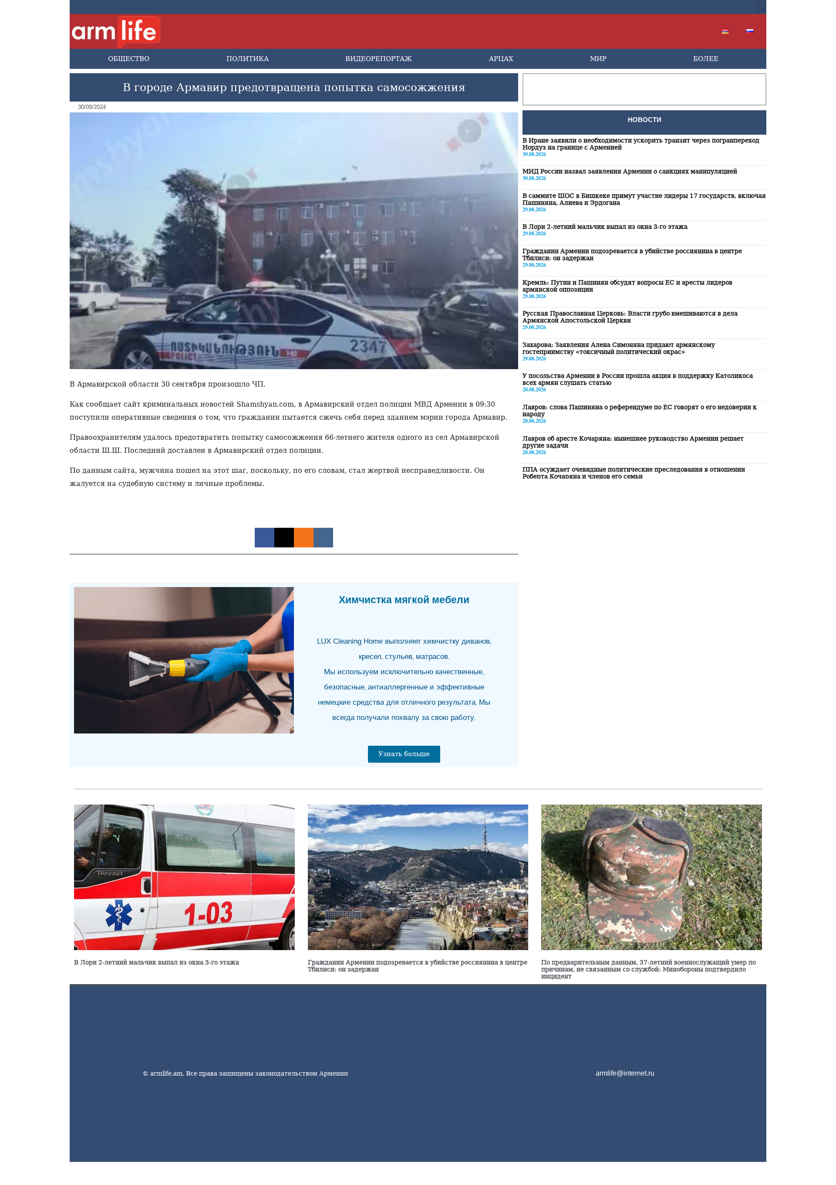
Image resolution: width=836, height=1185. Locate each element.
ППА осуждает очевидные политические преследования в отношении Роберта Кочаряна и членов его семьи (633, 473)
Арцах (501, 59)
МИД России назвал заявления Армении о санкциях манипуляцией (629, 171)
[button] (760, 7)
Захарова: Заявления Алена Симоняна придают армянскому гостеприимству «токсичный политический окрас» (618, 348)
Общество (128, 59)
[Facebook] (662, 7)
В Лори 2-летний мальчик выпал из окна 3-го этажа (605, 227)
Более (705, 59)
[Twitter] (676, 7)
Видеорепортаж (378, 59)
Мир (598, 59)
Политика (247, 59)
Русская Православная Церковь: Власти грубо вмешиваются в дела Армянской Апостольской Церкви (630, 317)
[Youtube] (690, 7)
